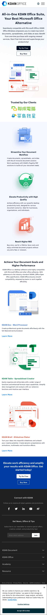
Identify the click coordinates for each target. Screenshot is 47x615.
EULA (43, 583)
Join (35, 535)
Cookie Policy (12, 600)
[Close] (44, 587)
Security (25, 583)
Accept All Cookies (23, 611)
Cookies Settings (23, 604)
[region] (23, 599)
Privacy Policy (17, 583)
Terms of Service (7, 583)
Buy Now (23, 53)
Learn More (7, 336)
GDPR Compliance (35, 583)
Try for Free (23, 48)
